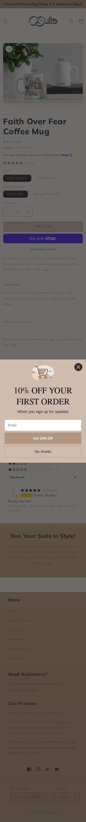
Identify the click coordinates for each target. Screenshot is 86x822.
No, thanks (43, 451)
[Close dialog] (78, 367)
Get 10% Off (43, 438)
